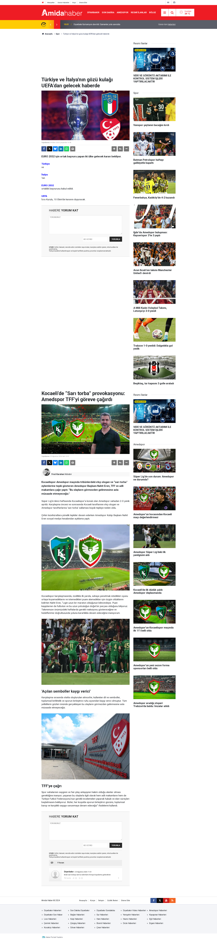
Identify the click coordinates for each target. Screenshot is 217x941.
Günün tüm (167, 24)
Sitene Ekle (83, 3)
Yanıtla (68, 878)
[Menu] (164, 12)
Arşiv (74, 3)
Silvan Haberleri (77, 927)
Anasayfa (48, 34)
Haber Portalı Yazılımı (54, 937)
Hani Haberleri (103, 919)
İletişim (101, 900)
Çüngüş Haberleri (77, 923)
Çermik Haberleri (51, 923)
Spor (58, 34)
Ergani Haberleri (156, 923)
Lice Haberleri (50, 919)
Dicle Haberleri (129, 923)
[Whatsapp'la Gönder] (66, 148)
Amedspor (122, 12)
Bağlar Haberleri (77, 915)
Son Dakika (108, 12)
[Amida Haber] (61, 12)
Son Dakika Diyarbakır (79, 910)
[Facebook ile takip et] (153, 900)
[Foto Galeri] (174, 2)
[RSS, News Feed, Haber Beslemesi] (172, 900)
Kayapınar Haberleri (157, 915)
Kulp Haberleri (76, 919)
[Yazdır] (72, 148)
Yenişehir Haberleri (131, 915)
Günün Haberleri (63, 3)
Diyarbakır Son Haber (53, 915)
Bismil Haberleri (104, 923)
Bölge (152, 12)
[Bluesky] (55, 148)
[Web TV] (168, 2)
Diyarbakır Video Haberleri (134, 910)
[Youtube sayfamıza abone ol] (166, 900)
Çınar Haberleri (103, 927)
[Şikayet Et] (118, 878)
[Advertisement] (85, 57)
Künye (92, 900)
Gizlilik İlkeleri (112, 900)
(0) (76, 878)
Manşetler (51, 3)
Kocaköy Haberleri (52, 927)
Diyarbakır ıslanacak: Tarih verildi (88, 24)
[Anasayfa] (42, 3)
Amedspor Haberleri (158, 910)
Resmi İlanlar (139, 12)
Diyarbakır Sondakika (106, 910)
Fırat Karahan (57, 474)
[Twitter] (49, 148)
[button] (114, 148)
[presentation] (50, 24)
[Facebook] (43, 148)
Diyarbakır (93, 12)
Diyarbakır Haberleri (52, 910)
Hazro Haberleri (130, 919)
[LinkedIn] (60, 148)
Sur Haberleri (102, 915)
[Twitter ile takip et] (160, 900)
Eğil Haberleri (155, 919)
